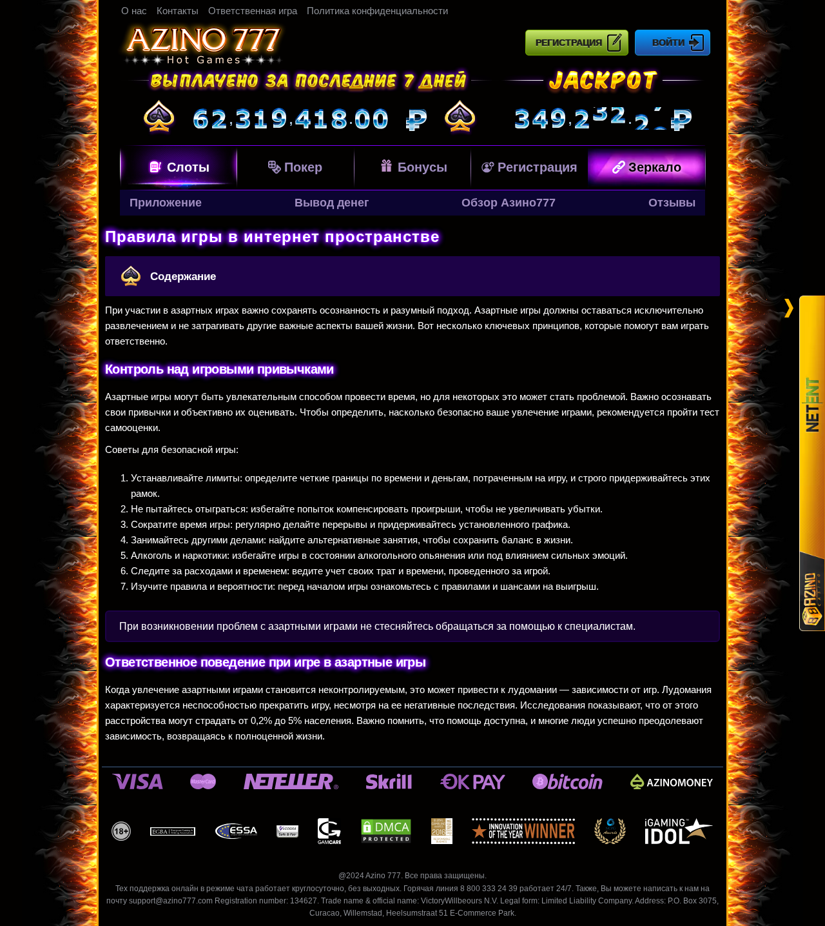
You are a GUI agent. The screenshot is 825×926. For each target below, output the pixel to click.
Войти (668, 42)
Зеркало (654, 167)
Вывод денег (332, 202)
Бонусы (422, 167)
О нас (134, 10)
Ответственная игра (252, 10)
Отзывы (671, 202)
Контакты (178, 10)
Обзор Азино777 (508, 202)
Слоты (188, 167)
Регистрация (569, 42)
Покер (303, 167)
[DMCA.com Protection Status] (386, 831)
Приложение (166, 202)
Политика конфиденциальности (377, 10)
